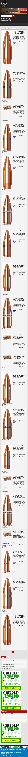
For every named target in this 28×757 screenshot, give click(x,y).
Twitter (6, 20)
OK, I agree (3, 755)
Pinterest (10, 20)
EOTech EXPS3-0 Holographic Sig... (8, 660)
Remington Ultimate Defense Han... (8, 664)
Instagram (8, 20)
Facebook (4, 20)
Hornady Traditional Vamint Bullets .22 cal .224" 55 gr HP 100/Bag (18, 125)
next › (23, 651)
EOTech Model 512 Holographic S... (8, 666)
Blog (7, 657)
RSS (2, 20)
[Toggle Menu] (14, 24)
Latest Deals (4, 657)
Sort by (3, 28)
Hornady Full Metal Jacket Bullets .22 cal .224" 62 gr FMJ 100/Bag (19, 72)
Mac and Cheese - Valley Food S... (8, 668)
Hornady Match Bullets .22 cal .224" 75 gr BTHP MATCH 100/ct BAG (19, 32)
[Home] (4, 4)
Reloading (14, 81)
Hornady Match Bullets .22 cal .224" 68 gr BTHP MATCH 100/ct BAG (19, 158)
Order (10, 28)
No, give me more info (5, 753)
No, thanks (8, 755)
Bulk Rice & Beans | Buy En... (7, 662)
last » (25, 651)
